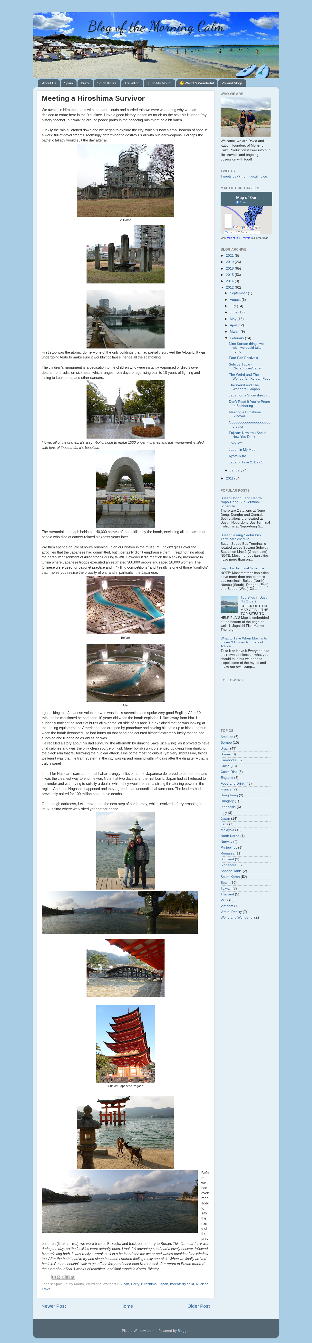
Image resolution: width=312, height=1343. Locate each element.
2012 (230, 287)
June (234, 312)
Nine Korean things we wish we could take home (246, 347)
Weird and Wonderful (237, 917)
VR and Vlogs (232, 83)
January (236, 470)
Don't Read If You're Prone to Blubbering (249, 403)
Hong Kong (229, 795)
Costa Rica (229, 772)
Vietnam (227, 906)
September (239, 293)
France (226, 789)
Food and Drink (232, 783)
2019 (230, 262)
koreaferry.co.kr (182, 1284)
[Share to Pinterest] (72, 1277)
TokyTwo (236, 443)
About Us (49, 83)
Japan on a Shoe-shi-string (250, 395)
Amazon (227, 737)
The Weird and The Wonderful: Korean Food (250, 376)
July (233, 306)
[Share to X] (63, 1277)
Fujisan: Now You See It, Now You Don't (248, 435)
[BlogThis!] (58, 1277)
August (236, 299)
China (225, 766)
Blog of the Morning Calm (156, 26)
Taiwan (226, 888)
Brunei (226, 754)
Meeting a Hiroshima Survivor (245, 414)
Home (126, 1306)
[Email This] (53, 1277)
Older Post (198, 1306)
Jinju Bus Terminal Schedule (242, 568)
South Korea (107, 83)
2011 (230, 478)
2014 (230, 281)
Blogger (183, 1331)
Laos (224, 824)
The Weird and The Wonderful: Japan (244, 387)
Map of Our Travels (238, 237)
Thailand (227, 894)
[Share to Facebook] (67, 1277)
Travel (46, 1289)
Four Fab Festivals (243, 358)
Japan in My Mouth (243, 449)
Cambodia (228, 760)
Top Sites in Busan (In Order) (255, 599)
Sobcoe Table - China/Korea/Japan (245, 366)
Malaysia (227, 830)
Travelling (132, 83)
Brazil (85, 83)
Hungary (227, 801)
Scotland (227, 859)
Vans (224, 900)
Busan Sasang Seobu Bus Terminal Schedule (241, 537)
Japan (163, 1284)
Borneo (226, 742)
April (234, 325)
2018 (230, 268)
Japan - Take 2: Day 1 (246, 462)
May (233, 319)
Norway (226, 842)
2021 (230, 255)
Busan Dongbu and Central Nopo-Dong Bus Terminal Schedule (242, 502)
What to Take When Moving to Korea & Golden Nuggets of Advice (244, 642)
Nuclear (202, 1284)
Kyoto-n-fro (237, 456)
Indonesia (228, 807)
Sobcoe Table (231, 871)
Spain (68, 83)
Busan (124, 1284)
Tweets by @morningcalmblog (244, 176)
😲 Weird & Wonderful (197, 83)
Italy (224, 813)
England (227, 778)
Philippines (229, 847)
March (235, 331)
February (237, 338)
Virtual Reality (231, 912)
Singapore (228, 865)
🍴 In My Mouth (159, 83)
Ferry (135, 1284)
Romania (227, 853)
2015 (230, 275)
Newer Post (53, 1306)
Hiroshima (149, 1284)
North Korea (230, 836)
